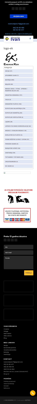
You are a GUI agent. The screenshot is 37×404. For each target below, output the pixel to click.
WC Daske (8, 166)
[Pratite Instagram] (16, 8)
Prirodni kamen (10, 144)
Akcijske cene (18, 16)
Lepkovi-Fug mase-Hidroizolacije (16, 126)
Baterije (8, 80)
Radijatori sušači (11, 148)
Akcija (7, 71)
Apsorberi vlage (11, 75)
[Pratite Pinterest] (23, 8)
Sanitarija (8, 153)
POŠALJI (29, 273)
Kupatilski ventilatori (13, 117)
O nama (6, 329)
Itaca (7, 99)
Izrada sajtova (20, 400)
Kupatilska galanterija (13, 108)
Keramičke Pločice (11, 104)
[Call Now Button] (32, 393)
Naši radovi (7, 333)
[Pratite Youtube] (20, 8)
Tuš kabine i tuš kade (12, 157)
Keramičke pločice (10, 348)
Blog (5, 338)
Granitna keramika (12, 95)
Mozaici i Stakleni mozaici (14, 130)
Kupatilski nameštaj (12, 113)
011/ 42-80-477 (18, 30)
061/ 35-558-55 (9, 367)
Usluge (6, 331)
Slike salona (8, 336)
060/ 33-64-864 (9, 369)
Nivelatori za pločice (12, 135)
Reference (7, 388)
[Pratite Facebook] (13, 8)
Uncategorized (10, 161)
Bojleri (7, 84)
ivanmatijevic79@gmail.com (18, 24)
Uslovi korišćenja (9, 383)
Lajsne (7, 122)
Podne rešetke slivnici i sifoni (15, 139)
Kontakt (6, 386)
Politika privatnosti (9, 381)
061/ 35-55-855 (18, 28)
